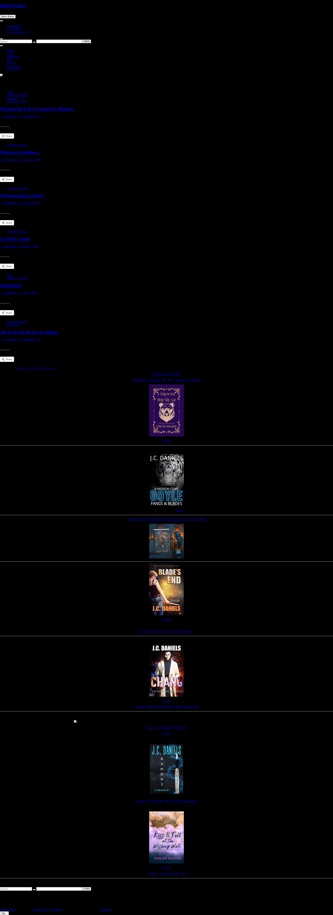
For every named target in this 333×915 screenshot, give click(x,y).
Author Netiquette (17, 321)
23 (43, 368)
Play (174, 631)
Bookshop (154, 379)
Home (10, 50)
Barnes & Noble (155, 706)
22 (40, 368)
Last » (51, 368)
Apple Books (139, 379)
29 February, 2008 (29, 116)
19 (32, 368)
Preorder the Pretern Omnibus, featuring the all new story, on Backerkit (166, 519)
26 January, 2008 (28, 246)
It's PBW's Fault (15, 239)
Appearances (14, 25)
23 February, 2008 (29, 159)
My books (12, 98)
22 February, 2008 (29, 203)
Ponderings (13, 324)
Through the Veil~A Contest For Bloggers (37, 109)
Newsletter (13, 66)
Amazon (180, 379)
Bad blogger (11, 285)
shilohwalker (9, 116)
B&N (159, 801)
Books (10, 92)
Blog (9, 59)
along (180, 510)
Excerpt (166, 440)
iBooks (170, 706)
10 (27, 368)
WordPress (57, 909)
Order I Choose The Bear (167, 374)
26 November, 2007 (30, 339)
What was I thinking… (20, 152)
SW (183, 873)
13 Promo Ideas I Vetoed (22, 195)
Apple (152, 631)
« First (18, 368)
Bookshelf (12, 56)
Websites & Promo (17, 101)
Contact (11, 63)
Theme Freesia (41, 909)
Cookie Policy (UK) (18, 32)
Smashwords (194, 379)
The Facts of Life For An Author (29, 332)
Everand (176, 801)
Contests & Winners (18, 95)
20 (34, 368)
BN (164, 379)
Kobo (171, 379)
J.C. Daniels (13, 28)
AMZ (144, 631)
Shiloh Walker (13, 5)
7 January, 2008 (28, 292)
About (10, 53)
